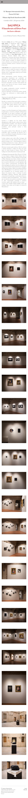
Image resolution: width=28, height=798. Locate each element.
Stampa (4, 788)
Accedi (26, 788)
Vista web (25, 789)
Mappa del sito (9, 788)
